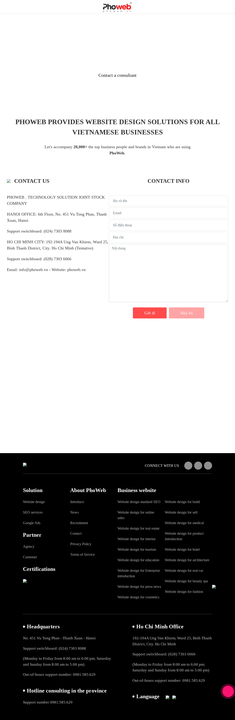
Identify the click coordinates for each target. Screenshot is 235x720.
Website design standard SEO (139, 502)
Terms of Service (82, 554)
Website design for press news (139, 587)
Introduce (77, 502)
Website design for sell (181, 512)
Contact (75, 533)
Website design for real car (184, 570)
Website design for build (182, 502)
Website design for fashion (184, 592)
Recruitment (79, 523)
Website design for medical (184, 523)
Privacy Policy (80, 544)
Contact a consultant (117, 75)
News (74, 512)
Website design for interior (137, 539)
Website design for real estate (138, 528)
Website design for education (138, 560)
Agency (28, 546)
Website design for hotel (182, 549)
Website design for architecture (187, 560)
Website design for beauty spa (186, 581)
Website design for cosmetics (138, 597)
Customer (30, 557)
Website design (34, 502)
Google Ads (31, 523)
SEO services (32, 512)
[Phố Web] (117, 6)
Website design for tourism (137, 549)
